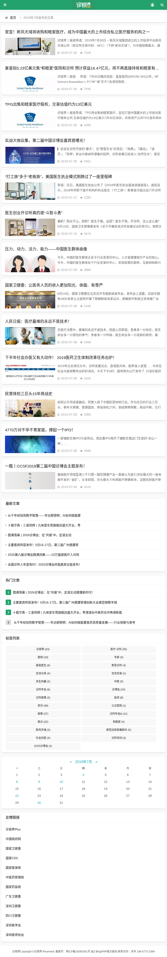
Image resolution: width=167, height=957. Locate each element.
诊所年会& (118, 713)
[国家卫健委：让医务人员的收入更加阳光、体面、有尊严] (30, 299)
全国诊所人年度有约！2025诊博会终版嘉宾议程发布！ (45, 564)
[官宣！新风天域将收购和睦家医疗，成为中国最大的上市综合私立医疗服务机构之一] (30, 46)
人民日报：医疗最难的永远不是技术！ (38, 321)
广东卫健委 (13, 896)
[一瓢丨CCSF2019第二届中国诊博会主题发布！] (30, 480)
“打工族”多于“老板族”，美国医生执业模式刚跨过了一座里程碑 (58, 177)
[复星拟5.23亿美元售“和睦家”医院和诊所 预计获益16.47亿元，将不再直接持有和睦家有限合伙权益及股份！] (30, 82)
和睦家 (119, 721)
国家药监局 (13, 887)
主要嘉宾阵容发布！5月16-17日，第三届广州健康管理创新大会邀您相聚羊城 (65, 602)
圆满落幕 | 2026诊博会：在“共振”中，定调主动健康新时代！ (54, 592)
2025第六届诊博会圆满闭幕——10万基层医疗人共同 (43, 554)
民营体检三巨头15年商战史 (28, 394)
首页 (13, 17)
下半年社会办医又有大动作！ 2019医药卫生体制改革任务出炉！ (61, 357)
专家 (118, 657)
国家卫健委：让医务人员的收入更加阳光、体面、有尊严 (54, 285)
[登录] (152, 5)
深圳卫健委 (13, 906)
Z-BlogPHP (100, 951)
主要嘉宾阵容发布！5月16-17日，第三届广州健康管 (43, 545)
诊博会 (118, 689)
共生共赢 (43, 681)
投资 (118, 697)
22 (17, 795)
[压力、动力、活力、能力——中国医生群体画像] (30, 263)
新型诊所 (119, 665)
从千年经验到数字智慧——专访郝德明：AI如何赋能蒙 (44, 515)
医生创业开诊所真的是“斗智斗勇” (33, 213)
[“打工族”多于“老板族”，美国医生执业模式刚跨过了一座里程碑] (30, 191)
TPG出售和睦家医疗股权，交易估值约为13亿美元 (48, 104)
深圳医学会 (13, 925)
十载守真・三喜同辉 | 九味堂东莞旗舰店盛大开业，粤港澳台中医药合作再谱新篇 (67, 612)
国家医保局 (13, 867)
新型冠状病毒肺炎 (118, 729)
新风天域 (43, 729)
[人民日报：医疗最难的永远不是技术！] (30, 336)
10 (61, 782)
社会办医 (43, 737)
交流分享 (43, 673)
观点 (43, 721)
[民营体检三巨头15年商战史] (30, 408)
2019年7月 (83, 762)
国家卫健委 (13, 848)
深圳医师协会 (15, 935)
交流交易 (119, 673)
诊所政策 (43, 697)
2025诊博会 (43, 746)
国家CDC (12, 858)
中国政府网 (13, 839)
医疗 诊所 (118, 649)
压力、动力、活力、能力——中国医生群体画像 (46, 249)
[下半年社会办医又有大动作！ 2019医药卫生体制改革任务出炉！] (30, 372)
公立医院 (119, 705)
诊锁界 (43, 649)
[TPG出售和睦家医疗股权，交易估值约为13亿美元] (30, 118)
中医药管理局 (15, 877)
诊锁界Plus (13, 829)
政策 (43, 713)
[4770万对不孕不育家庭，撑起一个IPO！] (30, 444)
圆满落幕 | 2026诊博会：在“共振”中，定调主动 (39, 535)
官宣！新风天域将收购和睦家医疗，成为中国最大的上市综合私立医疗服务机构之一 (77, 32)
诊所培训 (119, 737)
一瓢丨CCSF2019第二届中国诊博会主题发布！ (46, 466)
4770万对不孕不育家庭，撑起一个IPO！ (40, 430)
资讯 (43, 705)
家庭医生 (43, 665)
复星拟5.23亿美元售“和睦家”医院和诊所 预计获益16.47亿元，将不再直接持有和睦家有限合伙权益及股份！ (83, 68)
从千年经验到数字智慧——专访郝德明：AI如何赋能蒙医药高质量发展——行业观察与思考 (74, 622)
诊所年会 (43, 689)
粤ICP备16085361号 (78, 951)
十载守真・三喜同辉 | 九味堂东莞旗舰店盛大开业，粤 (44, 525)
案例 (43, 657)
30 (39, 802)
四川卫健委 (13, 915)
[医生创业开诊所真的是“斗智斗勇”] (30, 227)
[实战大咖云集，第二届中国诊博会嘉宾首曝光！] (30, 155)
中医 (118, 681)
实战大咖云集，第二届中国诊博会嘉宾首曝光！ (46, 140)
